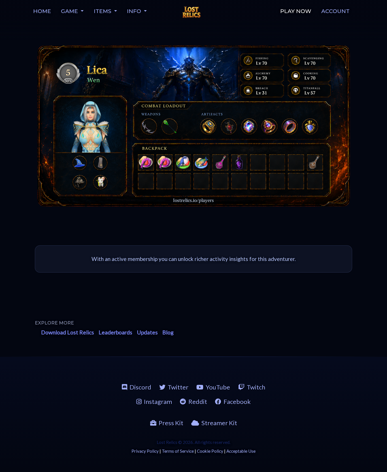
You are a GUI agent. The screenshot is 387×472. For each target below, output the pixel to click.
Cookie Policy (210, 451)
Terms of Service (178, 451)
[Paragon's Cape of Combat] (100, 162)
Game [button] (70, 11)
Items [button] (103, 11)
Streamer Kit (219, 423)
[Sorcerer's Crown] (79, 162)
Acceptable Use (241, 451)
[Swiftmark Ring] (268, 125)
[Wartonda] (79, 181)
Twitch (256, 387)
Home (42, 11)
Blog (168, 332)
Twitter (178, 387)
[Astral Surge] (248, 125)
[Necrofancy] (228, 125)
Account (335, 11)
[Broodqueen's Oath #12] (170, 125)
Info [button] (135, 11)
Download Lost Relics (67, 332)
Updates (147, 332)
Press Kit (171, 423)
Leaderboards (115, 332)
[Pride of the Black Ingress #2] (148, 125)
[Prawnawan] (145, 162)
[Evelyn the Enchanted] (91, 127)
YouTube (218, 387)
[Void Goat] (100, 181)
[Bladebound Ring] (289, 125)
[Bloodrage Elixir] (239, 162)
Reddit (197, 401)
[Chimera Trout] (202, 162)
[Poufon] (183, 162)
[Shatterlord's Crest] (310, 125)
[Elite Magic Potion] (220, 162)
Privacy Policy (145, 451)
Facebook (237, 401)
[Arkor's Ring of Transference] (208, 125)
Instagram (158, 401)
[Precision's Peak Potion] (314, 162)
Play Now (295, 11)
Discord (140, 387)
